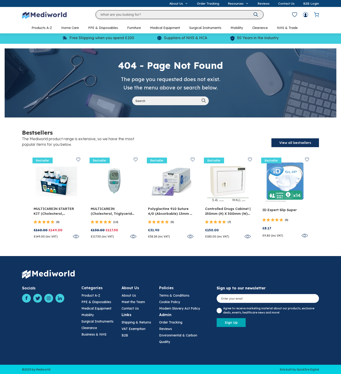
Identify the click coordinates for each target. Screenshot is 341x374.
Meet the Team (133, 302)
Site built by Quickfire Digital (299, 369)
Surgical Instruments (205, 28)
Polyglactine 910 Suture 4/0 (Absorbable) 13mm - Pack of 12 (170, 211)
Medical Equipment (165, 28)
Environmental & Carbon (178, 335)
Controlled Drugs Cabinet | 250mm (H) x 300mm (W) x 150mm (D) (228, 211)
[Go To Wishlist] (294, 14)
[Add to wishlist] (78, 160)
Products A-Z (42, 28)
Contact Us (286, 3)
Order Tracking (208, 3)
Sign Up (231, 322)
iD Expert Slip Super (279, 210)
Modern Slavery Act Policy (179, 308)
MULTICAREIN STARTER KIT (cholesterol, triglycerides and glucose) (54, 211)
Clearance (260, 28)
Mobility (237, 28)
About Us (129, 295)
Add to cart (56, 198)
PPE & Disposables (103, 28)
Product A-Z (90, 295)
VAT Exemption (133, 329)
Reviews (263, 3)
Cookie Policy (169, 302)
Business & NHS (93, 334)
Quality (164, 342)
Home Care (70, 28)
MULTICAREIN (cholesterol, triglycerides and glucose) (113, 211)
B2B (125, 335)
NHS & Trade (287, 28)
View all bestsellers (295, 143)
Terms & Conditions (174, 295)
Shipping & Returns (136, 322)
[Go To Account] (305, 14)
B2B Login (311, 3)
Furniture (134, 28)
